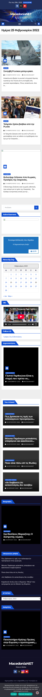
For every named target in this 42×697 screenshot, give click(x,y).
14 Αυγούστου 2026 (13, 466)
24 (21, 286)
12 (31, 278)
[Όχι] (40, 690)
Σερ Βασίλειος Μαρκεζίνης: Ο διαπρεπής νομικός (18, 535)
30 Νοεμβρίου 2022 (12, 645)
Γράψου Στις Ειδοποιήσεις (13, 337)
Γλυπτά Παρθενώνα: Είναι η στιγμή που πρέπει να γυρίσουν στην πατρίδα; (19, 378)
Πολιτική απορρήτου (25, 694)
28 (6, 290)
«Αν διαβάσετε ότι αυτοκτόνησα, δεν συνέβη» (18, 483)
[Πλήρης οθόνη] (36, 324)
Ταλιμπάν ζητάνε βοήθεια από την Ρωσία (18, 125)
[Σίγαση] (33, 324)
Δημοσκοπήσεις (10, 373)
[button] (35, 24)
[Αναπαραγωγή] (6, 324)
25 (26, 286)
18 (26, 282)
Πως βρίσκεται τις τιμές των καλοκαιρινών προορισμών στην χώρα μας (19, 419)
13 (36, 278)
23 (16, 286)
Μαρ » (10, 296)
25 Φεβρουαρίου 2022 (13, 75)
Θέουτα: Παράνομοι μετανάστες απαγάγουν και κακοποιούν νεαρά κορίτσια (21, 441)
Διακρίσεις (6, 636)
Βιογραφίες (7, 531)
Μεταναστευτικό (9, 435)
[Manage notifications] (37, 692)
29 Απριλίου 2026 (13, 488)
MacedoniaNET (21, 14)
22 (11, 286)
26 (31, 286)
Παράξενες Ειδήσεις (10, 479)
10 (21, 278)
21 (6, 286)
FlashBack (7, 174)
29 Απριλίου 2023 (11, 540)
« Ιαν (5, 296)
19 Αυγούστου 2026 (13, 444)
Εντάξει (13, 694)
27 (36, 286)
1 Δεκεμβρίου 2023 (14, 381)
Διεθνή (6, 68)
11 (26, 278)
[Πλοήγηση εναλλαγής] (19, 24)
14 (6, 282)
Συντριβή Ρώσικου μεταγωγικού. (18, 71)
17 (21, 282)
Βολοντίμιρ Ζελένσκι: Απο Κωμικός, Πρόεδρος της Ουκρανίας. (19, 178)
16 (16, 282)
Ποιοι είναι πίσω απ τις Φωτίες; (20, 463)
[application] (21, 316)
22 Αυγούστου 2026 (13, 422)
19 (31, 282)
